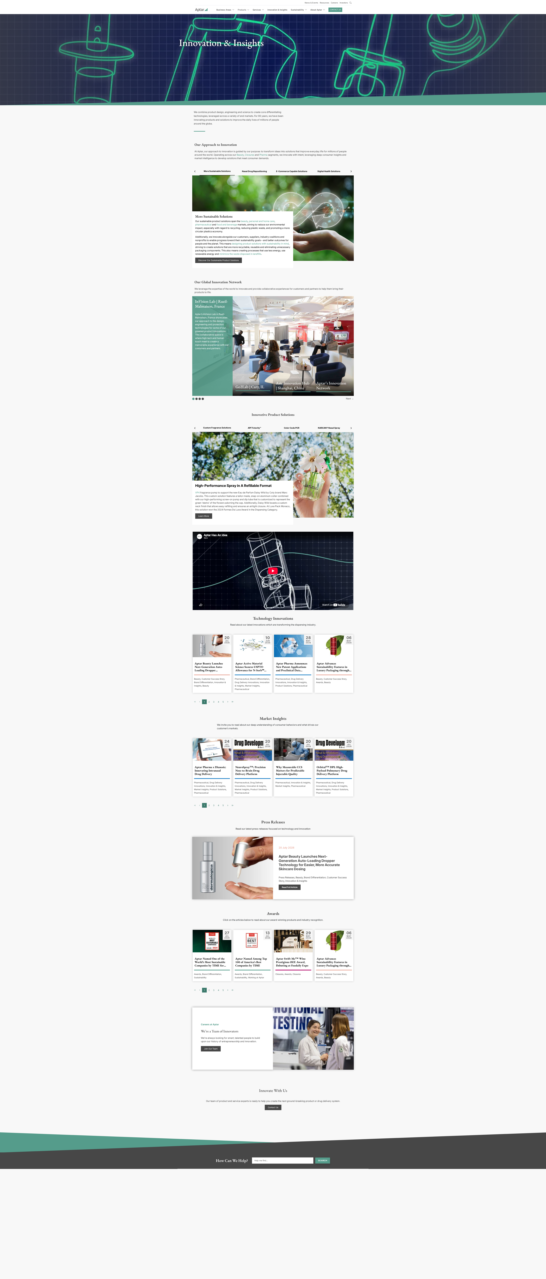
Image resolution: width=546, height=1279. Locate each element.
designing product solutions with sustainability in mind (260, 243)
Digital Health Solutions (329, 171)
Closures (249, 154)
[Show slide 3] (199, 399)
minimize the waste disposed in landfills (240, 253)
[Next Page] (228, 701)
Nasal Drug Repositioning (254, 171)
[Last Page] (232, 701)
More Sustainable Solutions (217, 171)
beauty (244, 221)
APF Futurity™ (254, 428)
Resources (324, 3)
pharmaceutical (203, 224)
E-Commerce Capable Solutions (291, 171)
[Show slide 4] (203, 399)
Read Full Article (289, 887)
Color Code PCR (291, 428)
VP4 (197, 492)
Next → (350, 398)
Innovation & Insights (277, 10)
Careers (334, 3)
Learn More (203, 516)
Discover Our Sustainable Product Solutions (218, 260)
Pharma (263, 154)
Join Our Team (211, 1048)
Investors (344, 3)
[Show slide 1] (193, 399)
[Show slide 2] (196, 399)
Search (322, 1160)
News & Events (311, 3)
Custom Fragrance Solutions (217, 427)
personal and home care (262, 221)
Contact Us (335, 10)
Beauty (240, 154)
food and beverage (227, 224)
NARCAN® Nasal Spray (329, 428)
